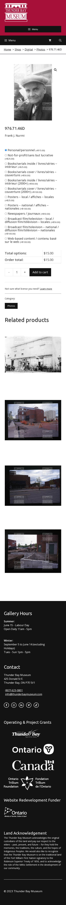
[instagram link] (13, 705)
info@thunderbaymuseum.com (23, 694)
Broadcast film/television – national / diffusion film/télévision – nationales (32, 230)
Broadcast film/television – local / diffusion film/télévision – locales (32, 220)
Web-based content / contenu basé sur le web (30, 240)
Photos (11, 305)
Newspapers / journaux (29, 213)
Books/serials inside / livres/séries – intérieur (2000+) (31, 181)
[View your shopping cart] (50, 40)
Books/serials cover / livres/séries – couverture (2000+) (30, 190)
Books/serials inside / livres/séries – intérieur (31, 165)
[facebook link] (6, 705)
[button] (55, 70)
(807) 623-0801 (14, 690)
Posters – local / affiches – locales (29, 198)
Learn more (46, 288)
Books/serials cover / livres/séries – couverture (30, 173)
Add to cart (40, 272)
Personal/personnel (26, 150)
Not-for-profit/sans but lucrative (29, 156)
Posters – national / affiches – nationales (27, 206)
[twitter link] (28, 705)
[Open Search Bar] (60, 40)
